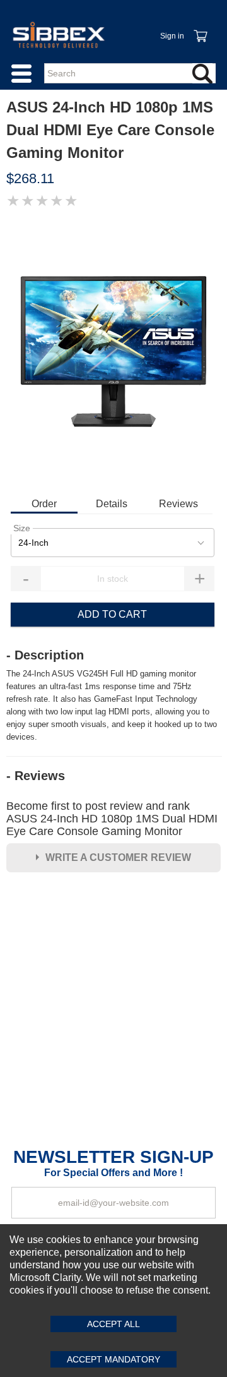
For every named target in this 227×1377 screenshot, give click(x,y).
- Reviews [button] (35, 775)
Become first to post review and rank (112, 819)
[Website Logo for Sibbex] (58, 34)
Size (21, 528)
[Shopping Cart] (200, 29)
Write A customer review (118, 857)
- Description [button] (45, 655)
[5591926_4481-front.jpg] (113, 351)
